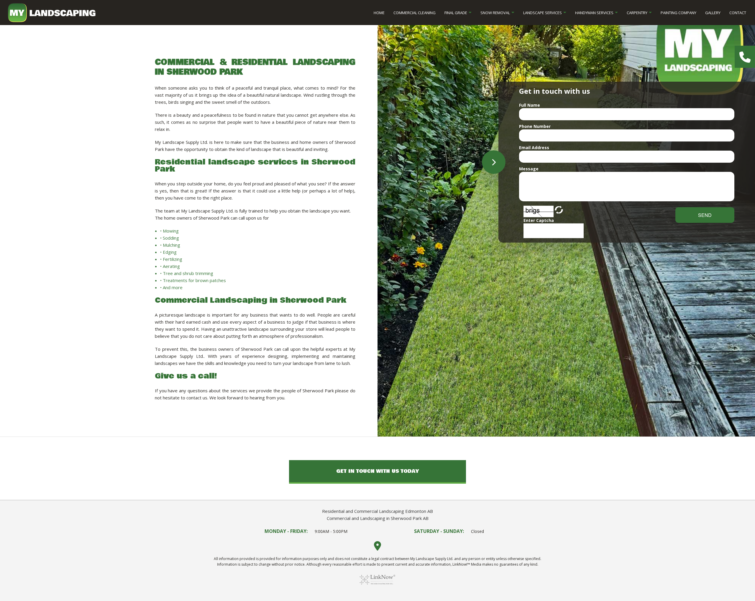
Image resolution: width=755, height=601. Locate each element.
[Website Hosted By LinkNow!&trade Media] (377, 586)
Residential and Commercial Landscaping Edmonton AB (377, 511)
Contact (737, 12)
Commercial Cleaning (414, 12)
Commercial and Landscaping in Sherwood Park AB (378, 518)
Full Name (529, 105)
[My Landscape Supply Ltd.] (51, 12)
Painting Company (678, 12)
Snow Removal (495, 12)
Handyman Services (594, 12)
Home (379, 12)
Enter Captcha (538, 220)
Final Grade (455, 12)
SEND (705, 215)
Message (529, 169)
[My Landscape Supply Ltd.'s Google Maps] (377, 547)
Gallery (712, 12)
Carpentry (637, 12)
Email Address (534, 147)
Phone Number (535, 126)
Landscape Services (542, 12)
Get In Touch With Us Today (377, 471)
